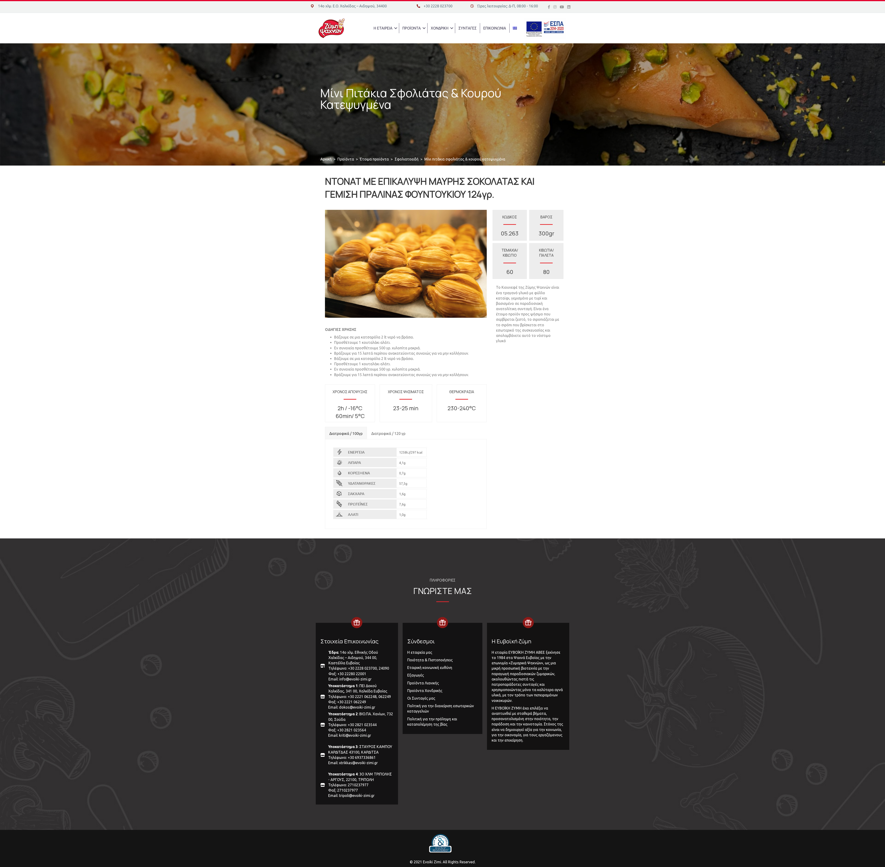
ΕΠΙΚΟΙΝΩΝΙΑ (494, 28)
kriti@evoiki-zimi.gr (355, 735)
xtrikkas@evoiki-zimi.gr (358, 763)
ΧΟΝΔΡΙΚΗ (439, 28)
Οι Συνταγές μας (421, 698)
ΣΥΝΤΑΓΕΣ (467, 28)
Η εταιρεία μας (419, 652)
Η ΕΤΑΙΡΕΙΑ (383, 28)
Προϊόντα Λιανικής (423, 683)
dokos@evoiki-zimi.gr (357, 707)
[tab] (346, 433)
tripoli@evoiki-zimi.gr (357, 795)
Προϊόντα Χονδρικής (424, 691)
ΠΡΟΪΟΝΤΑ (411, 28)
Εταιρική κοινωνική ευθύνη (429, 667)
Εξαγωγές (415, 675)
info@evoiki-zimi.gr (355, 679)
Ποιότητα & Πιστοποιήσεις (430, 660)
